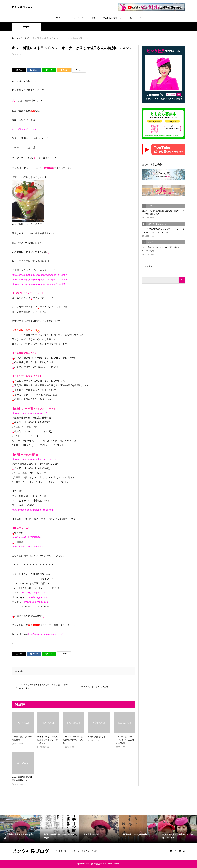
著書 (94, 18)
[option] (20, 829)
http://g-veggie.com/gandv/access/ (29, 413)
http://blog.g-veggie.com (36, 602)
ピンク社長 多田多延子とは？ (84, 851)
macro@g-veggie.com (33, 592)
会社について (135, 18)
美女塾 (26, 27)
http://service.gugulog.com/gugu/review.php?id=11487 (39, 275)
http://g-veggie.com (37, 597)
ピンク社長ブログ (22, 7)
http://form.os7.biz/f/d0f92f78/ (26, 537)
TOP (58, 18)
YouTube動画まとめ (112, 18)
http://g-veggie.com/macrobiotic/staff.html (32, 510)
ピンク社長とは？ (76, 18)
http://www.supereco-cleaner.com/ (45, 634)
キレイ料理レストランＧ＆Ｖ (24, 129)
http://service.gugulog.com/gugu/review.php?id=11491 (39, 284)
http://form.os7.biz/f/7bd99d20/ (27, 546)
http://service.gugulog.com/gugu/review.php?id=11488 (39, 279)
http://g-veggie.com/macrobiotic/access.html (34, 459)
